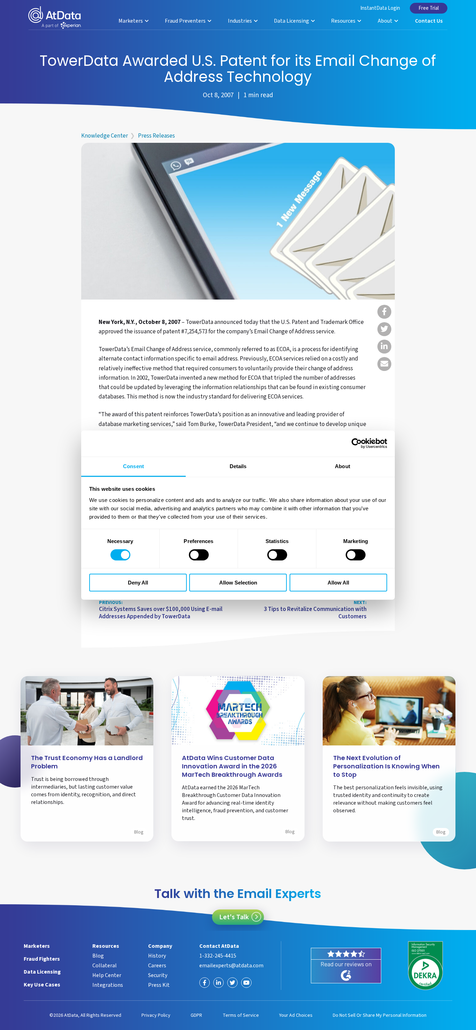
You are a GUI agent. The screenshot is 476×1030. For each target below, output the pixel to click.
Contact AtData (219, 946)
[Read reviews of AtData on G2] (346, 965)
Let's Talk (234, 917)
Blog (139, 832)
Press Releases (156, 136)
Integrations (107, 985)
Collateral (104, 965)
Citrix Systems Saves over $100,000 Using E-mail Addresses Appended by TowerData (160, 610)
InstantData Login (380, 8)
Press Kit (159, 985)
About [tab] (342, 466)
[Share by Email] (384, 364)
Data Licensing (292, 21)
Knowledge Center (104, 136)
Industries (240, 21)
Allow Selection (238, 583)
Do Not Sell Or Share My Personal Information (380, 1015)
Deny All (138, 583)
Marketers (131, 21)
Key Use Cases (42, 985)
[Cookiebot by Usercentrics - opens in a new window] (356, 443)
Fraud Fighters (42, 959)
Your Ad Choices (296, 1015)
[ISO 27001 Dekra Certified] (425, 965)
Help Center (106, 975)
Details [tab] (238, 466)
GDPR (196, 1015)
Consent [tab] (133, 466)
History (157, 956)
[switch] (199, 554)
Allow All (338, 583)
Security (157, 975)
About (385, 21)
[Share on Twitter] (384, 329)
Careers (157, 965)
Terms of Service (241, 1015)
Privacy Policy (155, 1015)
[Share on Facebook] (384, 312)
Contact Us (429, 21)
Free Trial (429, 8)
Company (160, 946)
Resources (343, 21)
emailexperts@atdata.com (231, 965)
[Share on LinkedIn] (384, 347)
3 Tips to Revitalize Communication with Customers (315, 610)
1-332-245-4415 (217, 956)
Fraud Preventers (186, 21)
